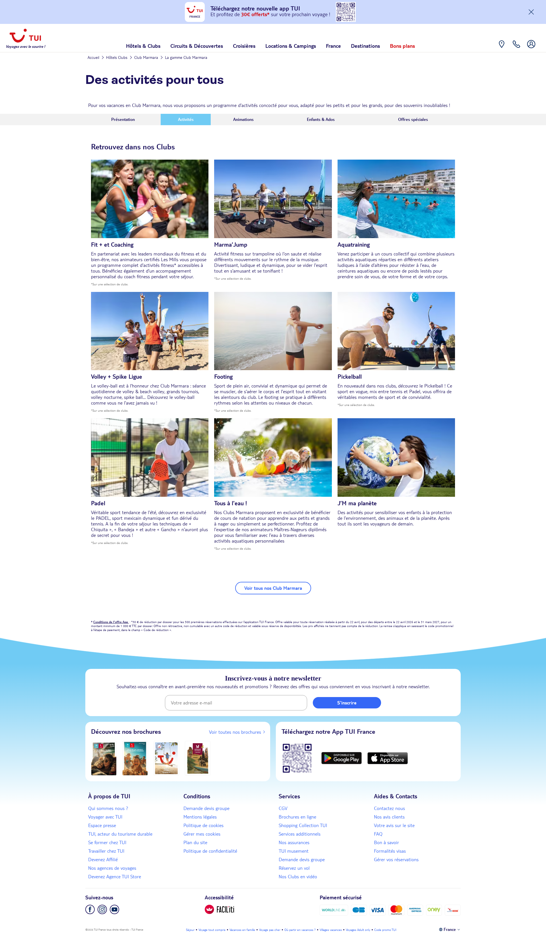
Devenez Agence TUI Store (114, 876)
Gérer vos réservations (396, 859)
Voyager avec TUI (105, 817)
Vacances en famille (242, 930)
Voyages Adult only (358, 930)
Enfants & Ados (321, 119)
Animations (243, 119)
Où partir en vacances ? (300, 930)
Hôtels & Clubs (143, 46)
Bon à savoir (386, 842)
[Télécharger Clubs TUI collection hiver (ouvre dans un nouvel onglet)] (103, 758)
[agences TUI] (501, 48)
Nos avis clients (389, 817)
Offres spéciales (413, 119)
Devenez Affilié (103, 859)
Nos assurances (294, 842)
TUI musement (294, 851)
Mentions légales (200, 817)
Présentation (123, 119)
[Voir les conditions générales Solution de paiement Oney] (434, 910)
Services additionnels (299, 834)
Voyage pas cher (269, 930)
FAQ (378, 834)
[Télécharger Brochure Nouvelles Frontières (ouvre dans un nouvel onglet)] (197, 758)
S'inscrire (347, 703)
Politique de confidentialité (210, 851)
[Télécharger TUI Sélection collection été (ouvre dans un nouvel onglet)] (166, 758)
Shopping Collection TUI (303, 825)
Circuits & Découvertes (196, 46)
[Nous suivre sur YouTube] (114, 909)
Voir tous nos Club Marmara (273, 588)
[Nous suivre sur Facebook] (90, 909)
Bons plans (402, 46)
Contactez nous (389, 808)
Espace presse (102, 825)
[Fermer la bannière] (531, 12)
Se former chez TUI (107, 842)
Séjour (190, 930)
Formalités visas (390, 851)
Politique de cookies (203, 825)
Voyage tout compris (212, 930)
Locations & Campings (290, 46)
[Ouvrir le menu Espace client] (531, 48)
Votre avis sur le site (394, 825)
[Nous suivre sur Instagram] (102, 909)
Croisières (244, 46)
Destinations (365, 46)
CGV (283, 808)
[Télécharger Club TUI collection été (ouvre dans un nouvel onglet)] (135, 758)
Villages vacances (331, 930)
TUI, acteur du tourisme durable (120, 834)
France (333, 46)
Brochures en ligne (297, 817)
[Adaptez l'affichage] (219, 909)
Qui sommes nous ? (108, 808)
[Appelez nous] (516, 48)
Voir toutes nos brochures (235, 732)
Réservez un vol (294, 868)
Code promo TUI (385, 930)
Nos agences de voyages (112, 868)
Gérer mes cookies (201, 834)
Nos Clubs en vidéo (298, 876)
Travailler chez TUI (106, 851)
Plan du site (195, 842)
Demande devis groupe (206, 808)
